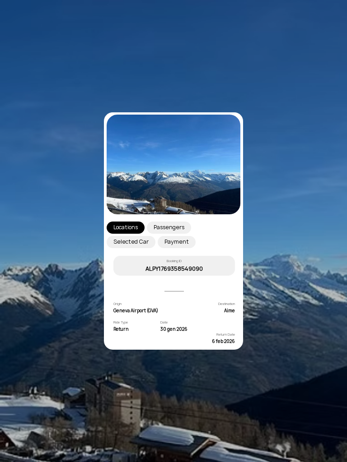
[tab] (126, 228)
